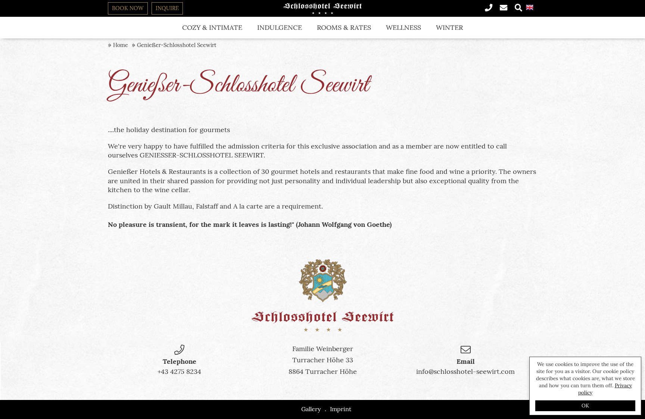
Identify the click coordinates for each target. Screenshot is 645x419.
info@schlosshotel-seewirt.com (465, 371)
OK (585, 405)
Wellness (403, 27)
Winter (449, 27)
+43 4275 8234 (179, 371)
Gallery (311, 409)
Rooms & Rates (344, 27)
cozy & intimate (212, 27)
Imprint (340, 409)
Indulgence (279, 27)
